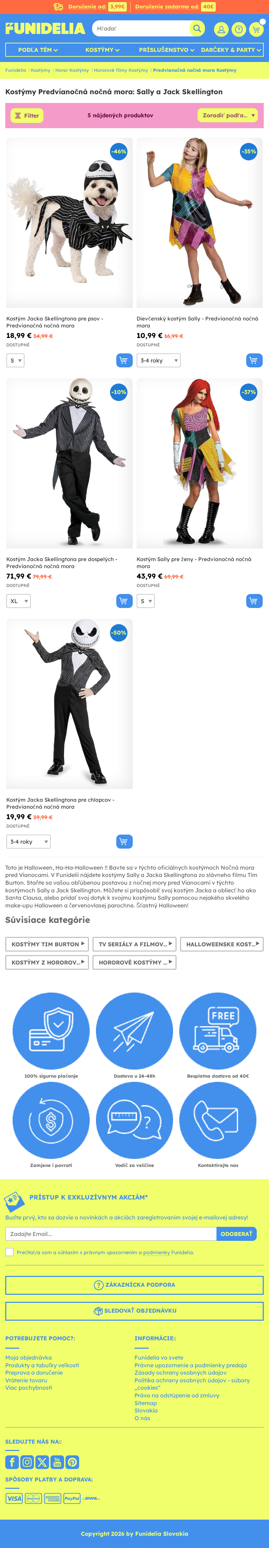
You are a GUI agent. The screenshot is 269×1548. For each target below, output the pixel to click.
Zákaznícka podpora (139, 1284)
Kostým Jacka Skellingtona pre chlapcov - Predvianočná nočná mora (60, 803)
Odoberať (237, 1233)
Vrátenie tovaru (26, 1380)
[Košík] (256, 29)
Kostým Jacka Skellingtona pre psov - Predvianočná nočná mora (54, 322)
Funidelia (15, 70)
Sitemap (145, 1403)
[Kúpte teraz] (124, 360)
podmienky (156, 1252)
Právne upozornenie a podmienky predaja (190, 1365)
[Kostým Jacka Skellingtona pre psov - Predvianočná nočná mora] (69, 223)
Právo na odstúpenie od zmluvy (176, 1395)
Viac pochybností (28, 1387)
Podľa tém (35, 50)
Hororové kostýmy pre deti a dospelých (137, 962)
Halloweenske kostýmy (225, 944)
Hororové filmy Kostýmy (121, 70)
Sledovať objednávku (140, 1310)
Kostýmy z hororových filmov (50, 962)
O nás (142, 1418)
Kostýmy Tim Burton (45, 944)
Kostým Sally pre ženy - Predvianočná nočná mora (194, 562)
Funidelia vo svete (158, 1357)
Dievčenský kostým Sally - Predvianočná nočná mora (197, 322)
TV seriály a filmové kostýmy (137, 944)
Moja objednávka (28, 1357)
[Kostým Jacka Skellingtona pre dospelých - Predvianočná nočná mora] (69, 463)
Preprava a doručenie (34, 1372)
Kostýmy (99, 50)
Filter (31, 115)
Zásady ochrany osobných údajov (180, 1372)
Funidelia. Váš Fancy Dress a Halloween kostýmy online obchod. (45, 28)
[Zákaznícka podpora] (239, 29)
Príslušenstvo (163, 50)
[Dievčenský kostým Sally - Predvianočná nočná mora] (200, 223)
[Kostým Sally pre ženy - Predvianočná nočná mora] (200, 463)
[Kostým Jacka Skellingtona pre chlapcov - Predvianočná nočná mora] (69, 704)
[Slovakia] (12, 1463)
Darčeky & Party (228, 50)
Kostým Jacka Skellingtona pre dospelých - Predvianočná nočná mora (61, 562)
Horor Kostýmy (72, 70)
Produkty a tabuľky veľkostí (42, 1365)
